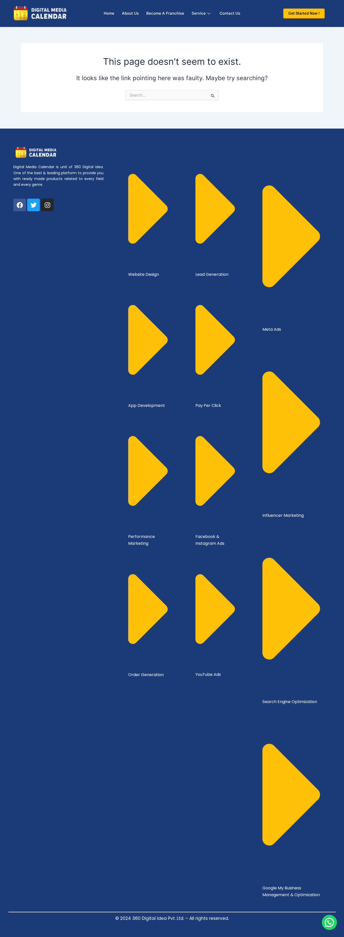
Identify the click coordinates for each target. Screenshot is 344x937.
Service (199, 13)
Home (109, 13)
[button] (329, 922)
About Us (130, 13)
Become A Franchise (165, 13)
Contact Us (230, 13)
